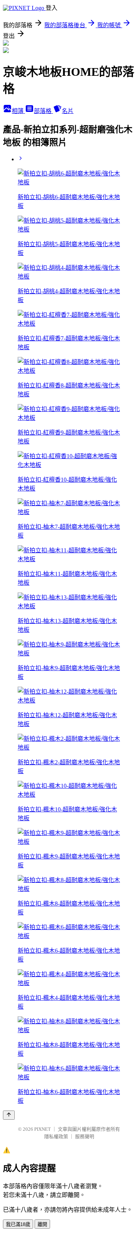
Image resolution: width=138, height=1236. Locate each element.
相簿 (18, 111)
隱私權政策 (56, 1136)
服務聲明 (84, 1136)
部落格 (43, 111)
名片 (68, 111)
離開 (42, 1224)
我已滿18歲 (18, 1224)
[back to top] (9, 1115)
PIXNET (42, 1129)
